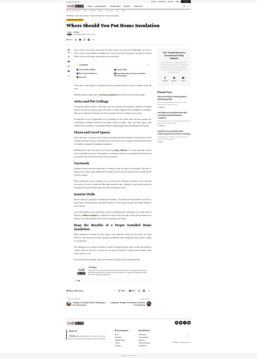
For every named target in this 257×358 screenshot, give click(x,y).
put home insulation (108, 94)
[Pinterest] (174, 79)
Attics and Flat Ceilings (87, 69)
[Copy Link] (84, 40)
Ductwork (82, 77)
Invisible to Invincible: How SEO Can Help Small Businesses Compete (172, 115)
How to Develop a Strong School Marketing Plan (172, 97)
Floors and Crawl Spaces (88, 73)
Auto (117, 11)
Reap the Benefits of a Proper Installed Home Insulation (129, 74)
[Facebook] (76, 281)
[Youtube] (79, 281)
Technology (92, 11)
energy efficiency (121, 150)
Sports (123, 11)
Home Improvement (74, 11)
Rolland (161, 142)
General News (110, 11)
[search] (184, 6)
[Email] (80, 40)
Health (85, 11)
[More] (93, 40)
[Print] (89, 40)
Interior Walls (121, 70)
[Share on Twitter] (76, 40)
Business (100, 11)
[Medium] (189, 323)
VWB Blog (76, 32)
